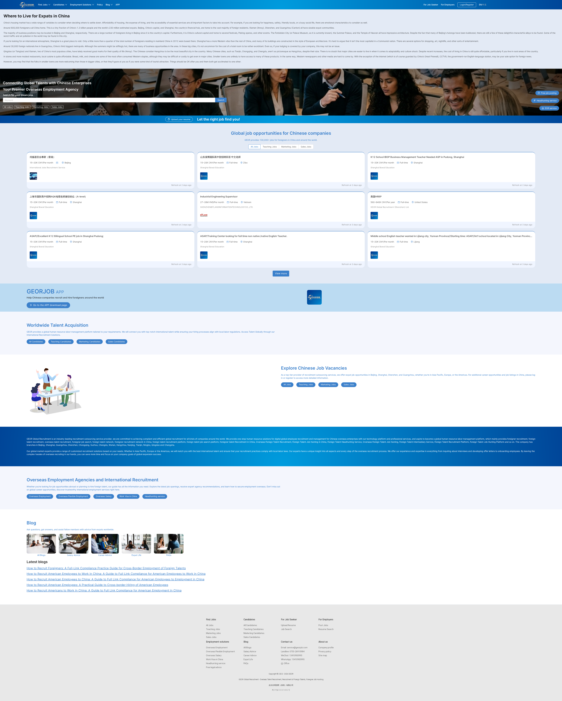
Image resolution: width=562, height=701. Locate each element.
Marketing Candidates (254, 633)
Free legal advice (214, 667)
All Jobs (209, 625)
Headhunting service (215, 663)
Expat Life (248, 659)
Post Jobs (323, 625)
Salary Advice (250, 651)
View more (281, 273)
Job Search (286, 629)
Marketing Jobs (213, 633)
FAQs (246, 663)
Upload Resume (288, 625)
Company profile (326, 647)
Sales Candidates (252, 637)
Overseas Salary (213, 655)
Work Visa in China (214, 659)
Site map (322, 655)
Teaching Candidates (254, 629)
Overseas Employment (217, 647)
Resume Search (326, 629)
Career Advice (250, 655)
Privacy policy (324, 651)
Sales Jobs (211, 637)
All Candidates (250, 625)
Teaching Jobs (213, 629)
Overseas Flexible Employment (220, 651)
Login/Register (467, 4)
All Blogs (247, 647)
